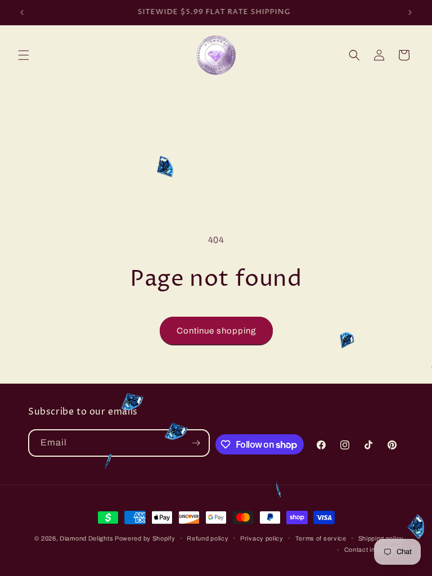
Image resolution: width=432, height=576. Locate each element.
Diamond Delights (87, 538)
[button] (23, 55)
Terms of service (320, 538)
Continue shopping (216, 330)
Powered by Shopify (145, 538)
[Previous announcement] (22, 12)
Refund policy (207, 538)
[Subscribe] (196, 443)
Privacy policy (262, 538)
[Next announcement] (410, 12)
